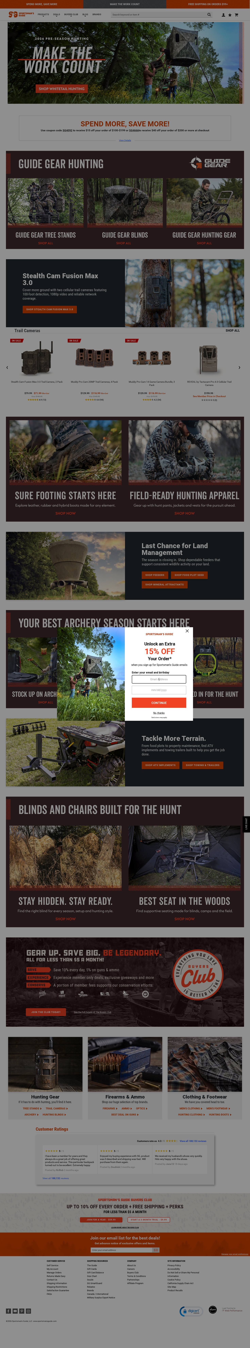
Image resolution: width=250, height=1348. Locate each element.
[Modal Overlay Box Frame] (125, 674)
